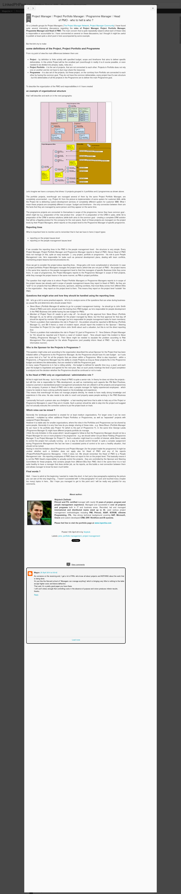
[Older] (33, 8)
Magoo (36, 572)
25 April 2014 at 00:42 (48, 572)
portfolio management (72, 536)
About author (21, 11)
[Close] (152, 8)
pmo (60, 536)
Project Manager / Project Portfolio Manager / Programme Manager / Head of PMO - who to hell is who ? (76, 18)
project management (91, 536)
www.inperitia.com (103, 523)
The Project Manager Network (76, 25)
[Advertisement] (140, 55)
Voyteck (87, 532)
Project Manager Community (102, 25)
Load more (76, 639)
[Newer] (28, 8)
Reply (36, 594)
